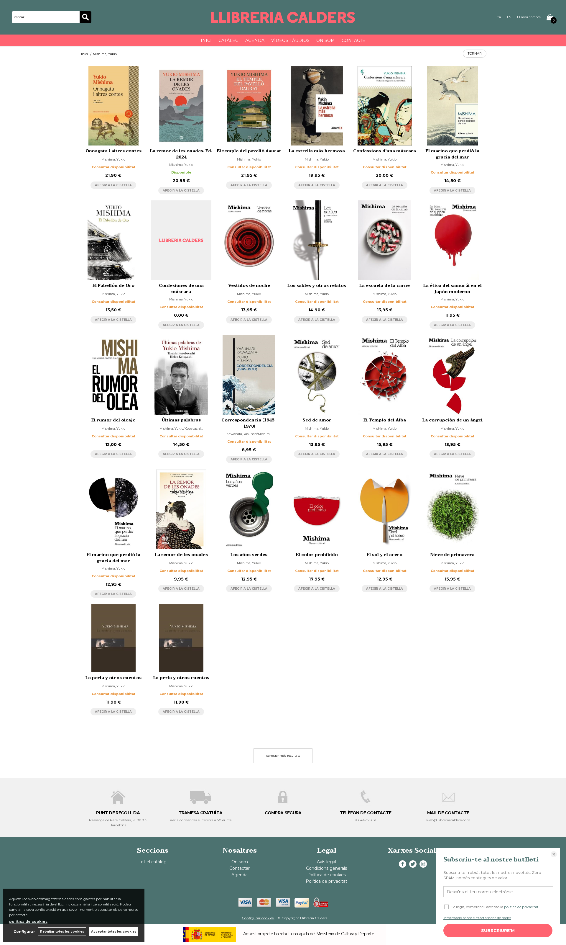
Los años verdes (249, 554)
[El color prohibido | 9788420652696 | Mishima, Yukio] (317, 509)
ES (509, 17)
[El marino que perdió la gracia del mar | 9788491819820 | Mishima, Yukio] (452, 106)
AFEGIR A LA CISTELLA (113, 185)
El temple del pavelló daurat (249, 151)
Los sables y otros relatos (316, 285)
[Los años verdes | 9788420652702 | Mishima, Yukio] (249, 509)
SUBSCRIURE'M (498, 930)
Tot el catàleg (153, 861)
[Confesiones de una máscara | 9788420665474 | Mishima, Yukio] (181, 240)
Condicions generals (326, 868)
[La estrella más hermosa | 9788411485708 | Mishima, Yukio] (317, 106)
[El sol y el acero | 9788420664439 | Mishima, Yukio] (385, 509)
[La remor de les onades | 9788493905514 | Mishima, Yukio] (181, 509)
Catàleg (228, 40)
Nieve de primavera (452, 554)
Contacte (353, 40)
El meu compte (529, 17)
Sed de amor (316, 420)
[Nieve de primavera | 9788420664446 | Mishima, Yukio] (452, 509)
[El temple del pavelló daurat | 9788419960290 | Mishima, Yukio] (249, 106)
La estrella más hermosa (317, 151)
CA (499, 17)
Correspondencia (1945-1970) (249, 423)
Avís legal (326, 861)
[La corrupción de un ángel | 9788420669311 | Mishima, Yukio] (452, 375)
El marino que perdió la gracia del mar (452, 154)
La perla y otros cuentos (113, 677)
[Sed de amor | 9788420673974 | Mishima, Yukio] (317, 375)
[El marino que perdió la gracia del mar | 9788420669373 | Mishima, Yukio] (113, 509)
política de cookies (28, 921)
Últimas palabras (181, 420)
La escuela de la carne (384, 285)
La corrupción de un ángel (452, 420)
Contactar (239, 868)
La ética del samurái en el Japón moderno (452, 288)
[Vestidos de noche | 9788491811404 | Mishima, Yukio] (249, 240)
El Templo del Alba (384, 420)
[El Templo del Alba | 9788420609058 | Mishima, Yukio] (385, 375)
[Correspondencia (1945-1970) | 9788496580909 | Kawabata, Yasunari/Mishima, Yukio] (249, 375)
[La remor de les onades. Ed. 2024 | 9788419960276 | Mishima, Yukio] (181, 106)
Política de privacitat (326, 881)
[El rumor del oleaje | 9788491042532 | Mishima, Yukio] (113, 375)
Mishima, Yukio (113, 159)
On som (325, 40)
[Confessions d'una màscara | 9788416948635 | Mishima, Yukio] (385, 106)
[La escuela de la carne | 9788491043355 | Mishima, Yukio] (385, 240)
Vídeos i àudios (290, 40)
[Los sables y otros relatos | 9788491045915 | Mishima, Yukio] (317, 240)
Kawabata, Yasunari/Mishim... (249, 434)
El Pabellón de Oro (113, 285)
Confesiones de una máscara (181, 288)
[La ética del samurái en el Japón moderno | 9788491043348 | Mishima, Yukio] (452, 240)
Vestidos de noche (249, 285)
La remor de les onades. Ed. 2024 (181, 154)
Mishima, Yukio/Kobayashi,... (181, 428)
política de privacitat (521, 907)
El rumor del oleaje (113, 420)
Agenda (254, 40)
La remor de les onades (181, 554)
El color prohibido (317, 554)
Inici (206, 40)
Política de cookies (326, 874)
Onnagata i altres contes (113, 151)
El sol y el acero (384, 554)
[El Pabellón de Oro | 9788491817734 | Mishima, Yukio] (113, 240)
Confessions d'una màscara (384, 151)
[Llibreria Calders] (283, 20)
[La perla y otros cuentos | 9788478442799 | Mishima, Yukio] (113, 638)
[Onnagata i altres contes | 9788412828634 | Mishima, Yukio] (113, 106)
